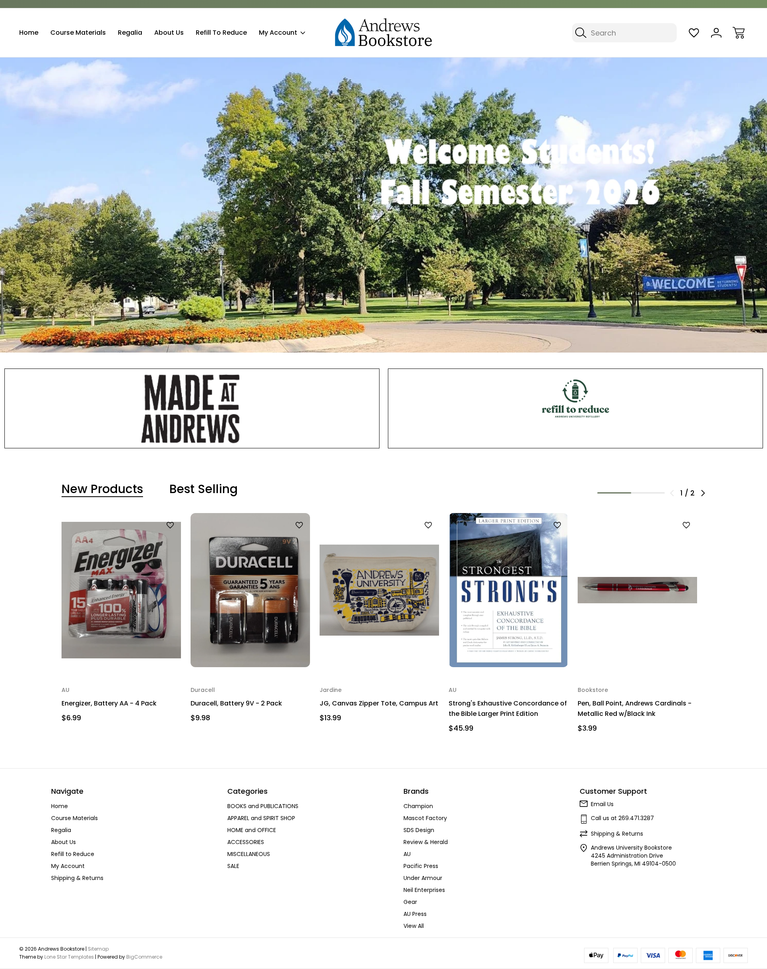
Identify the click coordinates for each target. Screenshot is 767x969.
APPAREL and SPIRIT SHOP (261, 818)
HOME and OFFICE (251, 830)
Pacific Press (420, 866)
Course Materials (78, 32)
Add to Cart (121, 651)
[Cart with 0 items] (738, 33)
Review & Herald (425, 842)
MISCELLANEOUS (248, 854)
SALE (233, 866)
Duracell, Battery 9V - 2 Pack (236, 703)
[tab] (102, 489)
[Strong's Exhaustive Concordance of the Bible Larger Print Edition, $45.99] (508, 590)
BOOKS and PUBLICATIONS (262, 806)
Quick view (149, 538)
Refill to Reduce (221, 32)
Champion (418, 806)
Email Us (602, 804)
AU (407, 854)
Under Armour (422, 878)
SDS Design (418, 830)
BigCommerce (144, 956)
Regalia (130, 32)
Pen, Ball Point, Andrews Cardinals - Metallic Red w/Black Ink (634, 708)
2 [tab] (648, 492)
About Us (169, 32)
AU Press (415, 914)
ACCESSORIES (245, 842)
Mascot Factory (425, 818)
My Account (278, 32)
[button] (192, 408)
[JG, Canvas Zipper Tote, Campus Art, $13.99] (379, 590)
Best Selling (203, 489)
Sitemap (98, 948)
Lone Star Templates (69, 956)
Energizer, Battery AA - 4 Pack (109, 703)
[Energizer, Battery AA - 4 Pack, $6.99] (121, 590)
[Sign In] (716, 33)
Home (28, 32)
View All (413, 926)
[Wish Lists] (694, 33)
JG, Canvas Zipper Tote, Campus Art (379, 703)
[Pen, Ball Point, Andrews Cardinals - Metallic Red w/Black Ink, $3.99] (637, 590)
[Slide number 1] (383, 205)
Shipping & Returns (77, 878)
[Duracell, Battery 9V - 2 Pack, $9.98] (250, 590)
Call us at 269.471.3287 (622, 818)
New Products (102, 489)
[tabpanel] (121, 620)
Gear (410, 902)
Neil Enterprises (424, 890)
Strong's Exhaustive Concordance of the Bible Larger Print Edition (508, 708)
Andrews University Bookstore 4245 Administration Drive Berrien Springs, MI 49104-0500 (633, 856)
